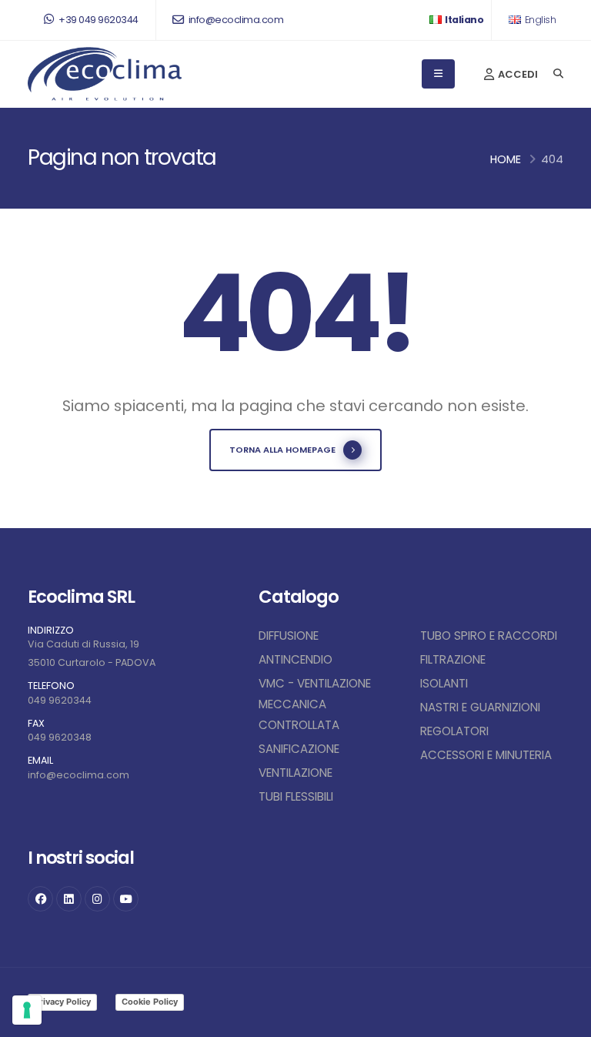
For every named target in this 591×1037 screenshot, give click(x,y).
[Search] (558, 74)
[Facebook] (40, 899)
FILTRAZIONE (453, 659)
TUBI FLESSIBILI (296, 796)
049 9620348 (60, 737)
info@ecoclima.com (234, 19)
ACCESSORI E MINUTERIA (486, 755)
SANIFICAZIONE (299, 749)
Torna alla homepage (282, 449)
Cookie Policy (150, 1001)
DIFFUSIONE (289, 635)
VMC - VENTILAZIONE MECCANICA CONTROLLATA (315, 704)
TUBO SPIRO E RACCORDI (488, 635)
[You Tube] (126, 899)
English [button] (539, 19)
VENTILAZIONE (295, 772)
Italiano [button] (463, 19)
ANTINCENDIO (295, 659)
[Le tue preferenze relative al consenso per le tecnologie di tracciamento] (27, 1010)
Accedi (517, 74)
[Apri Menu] (438, 74)
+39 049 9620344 (98, 19)
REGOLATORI (454, 731)
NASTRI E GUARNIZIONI (480, 707)
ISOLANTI (444, 683)
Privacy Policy (62, 1001)
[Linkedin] (69, 899)
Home (505, 159)
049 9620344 (60, 700)
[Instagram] (97, 899)
